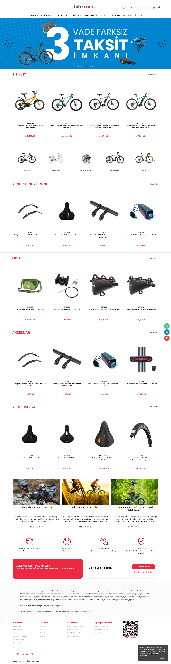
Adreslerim (43, 636)
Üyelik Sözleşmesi (73, 636)
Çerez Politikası (72, 630)
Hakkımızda (17, 626)
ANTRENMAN (90, 15)
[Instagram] (18, 654)
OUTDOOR (115, 15)
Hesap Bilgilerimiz (19, 630)
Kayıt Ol (42, 630)
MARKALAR (127, 15)
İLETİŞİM (138, 15)
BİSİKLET (32, 15)
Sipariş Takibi (99, 633)
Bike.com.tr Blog (18, 640)
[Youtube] (27, 654)
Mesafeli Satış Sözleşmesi (76, 626)
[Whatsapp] (32, 654)
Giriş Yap (43, 626)
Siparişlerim (44, 633)
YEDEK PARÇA (61, 15)
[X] (23, 654)
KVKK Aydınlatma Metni (75, 633)
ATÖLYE (76, 15)
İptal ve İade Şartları (101, 630)
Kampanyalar (17, 643)
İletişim (15, 633)
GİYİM (102, 15)
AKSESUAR (45, 15)
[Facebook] (14, 654)
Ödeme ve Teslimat (101, 626)
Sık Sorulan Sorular (143, 572)
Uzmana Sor (144, 566)
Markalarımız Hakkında (20, 636)
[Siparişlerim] (154, 8)
